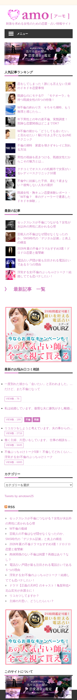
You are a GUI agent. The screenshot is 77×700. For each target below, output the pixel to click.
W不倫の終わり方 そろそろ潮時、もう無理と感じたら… (43, 109)
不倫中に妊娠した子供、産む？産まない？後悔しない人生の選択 (42, 183)
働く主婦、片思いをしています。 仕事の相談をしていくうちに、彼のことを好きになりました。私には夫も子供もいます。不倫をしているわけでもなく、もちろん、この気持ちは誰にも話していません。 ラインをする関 (39, 440)
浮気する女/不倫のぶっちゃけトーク (29, 457)
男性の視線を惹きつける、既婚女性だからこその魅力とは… (44, 159)
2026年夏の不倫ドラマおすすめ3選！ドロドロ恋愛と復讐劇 (43, 250)
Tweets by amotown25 (19, 496)
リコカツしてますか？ (24, 595)
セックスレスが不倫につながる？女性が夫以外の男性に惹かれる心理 (44, 224)
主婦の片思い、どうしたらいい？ (31, 601)
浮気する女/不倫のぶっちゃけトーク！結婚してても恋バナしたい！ (44, 274)
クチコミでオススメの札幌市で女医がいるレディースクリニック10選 (44, 171)
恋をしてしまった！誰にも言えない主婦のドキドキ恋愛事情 (44, 86)
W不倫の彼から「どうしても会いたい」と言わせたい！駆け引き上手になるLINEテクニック (44, 135)
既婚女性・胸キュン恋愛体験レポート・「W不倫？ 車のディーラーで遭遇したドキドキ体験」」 (44, 197)
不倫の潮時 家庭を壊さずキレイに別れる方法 (44, 147)
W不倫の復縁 (18, 528)
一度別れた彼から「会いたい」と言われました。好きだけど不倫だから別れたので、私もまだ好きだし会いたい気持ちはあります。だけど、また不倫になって (39, 386)
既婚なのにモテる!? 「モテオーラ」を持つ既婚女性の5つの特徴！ (43, 97)
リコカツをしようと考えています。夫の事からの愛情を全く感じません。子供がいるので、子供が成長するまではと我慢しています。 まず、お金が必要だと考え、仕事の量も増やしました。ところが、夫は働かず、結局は (39, 428)
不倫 (28, 419)
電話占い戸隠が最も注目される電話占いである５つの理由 (44, 262)
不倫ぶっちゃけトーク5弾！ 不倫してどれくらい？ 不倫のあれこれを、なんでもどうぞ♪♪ (39, 451)
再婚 (36, 419)
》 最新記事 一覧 (25, 289)
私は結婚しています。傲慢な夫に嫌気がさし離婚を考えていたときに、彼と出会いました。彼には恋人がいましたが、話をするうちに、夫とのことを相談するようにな (39, 408)
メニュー (22, 33)
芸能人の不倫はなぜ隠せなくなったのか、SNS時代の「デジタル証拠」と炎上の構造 (44, 238)
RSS (11, 507)
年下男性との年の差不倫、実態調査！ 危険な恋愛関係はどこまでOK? (44, 121)
